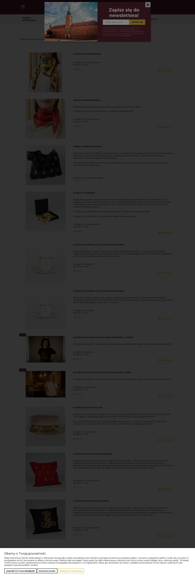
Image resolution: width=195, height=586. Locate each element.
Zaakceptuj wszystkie (71, 571)
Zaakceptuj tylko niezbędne (20, 571)
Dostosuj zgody (47, 571)
